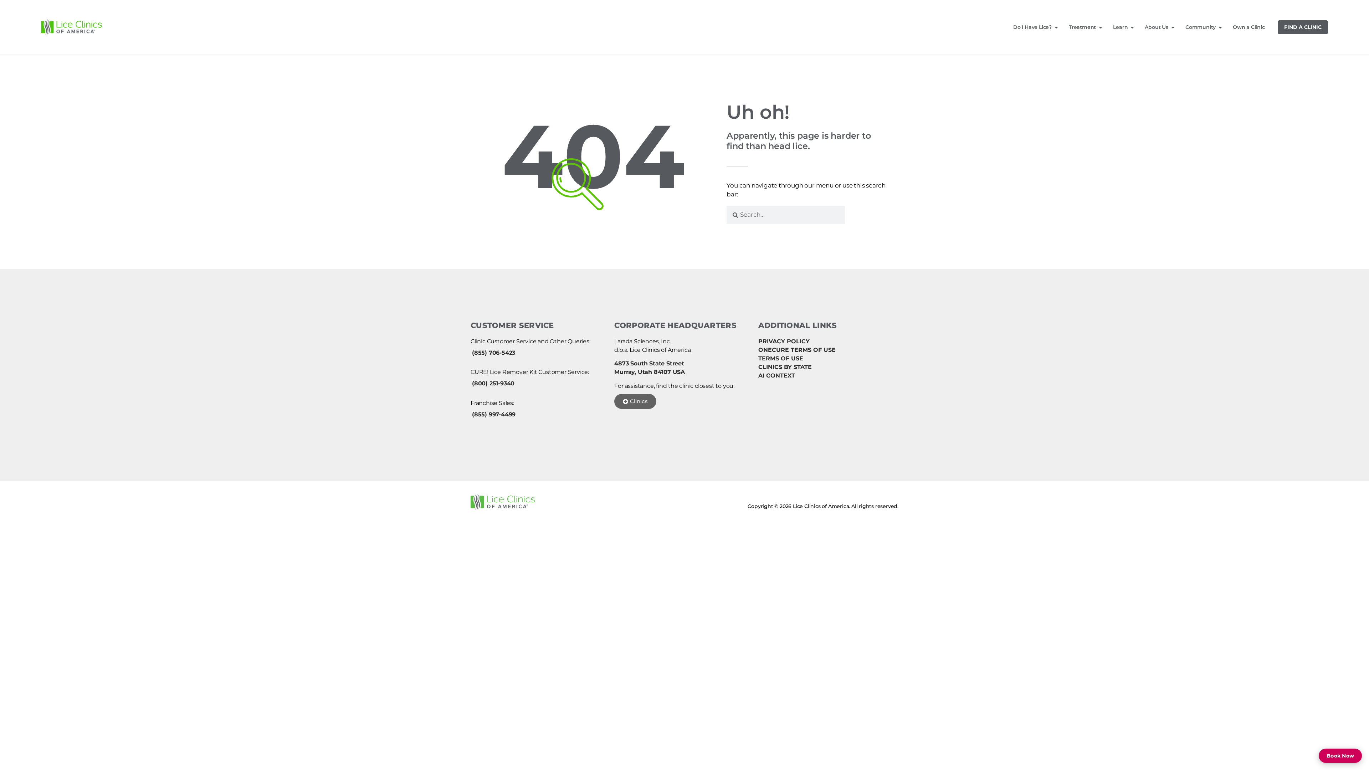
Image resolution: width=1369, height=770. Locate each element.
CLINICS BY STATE (785, 367)
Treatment (1082, 27)
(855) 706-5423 (493, 352)
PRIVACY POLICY (784, 341)
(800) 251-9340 (493, 383)
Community (1200, 27)
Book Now (1340, 756)
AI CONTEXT (776, 375)
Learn (1120, 27)
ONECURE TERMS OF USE (797, 349)
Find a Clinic (1303, 27)
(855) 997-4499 (494, 414)
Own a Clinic (1249, 27)
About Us (1156, 27)
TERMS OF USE (780, 358)
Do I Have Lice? (1032, 27)
